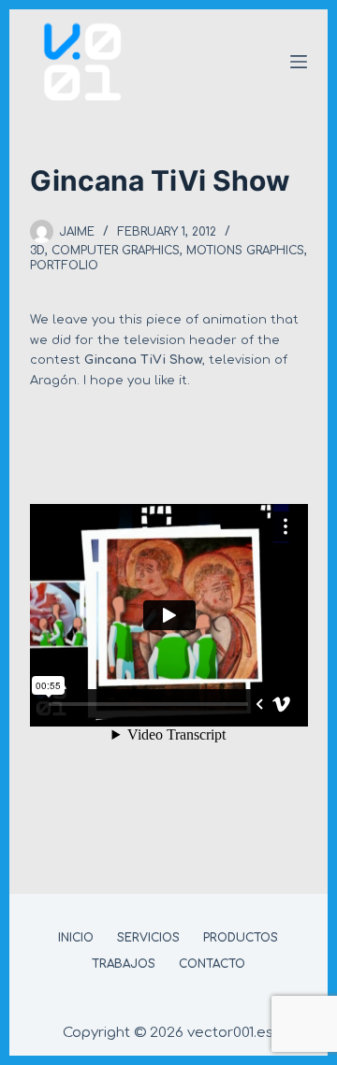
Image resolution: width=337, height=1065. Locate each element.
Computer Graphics (115, 250)
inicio (76, 937)
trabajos (123, 964)
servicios (148, 937)
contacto (212, 964)
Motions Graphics (245, 250)
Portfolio (64, 265)
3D (37, 250)
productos (240, 937)
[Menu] (298, 61)
